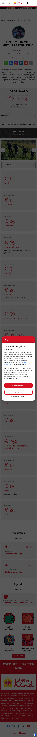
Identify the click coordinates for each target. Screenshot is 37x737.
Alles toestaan (18, 385)
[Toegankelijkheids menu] (35, 734)
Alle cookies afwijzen (18, 397)
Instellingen (18, 392)
